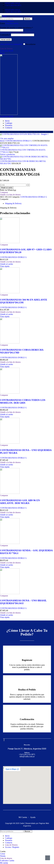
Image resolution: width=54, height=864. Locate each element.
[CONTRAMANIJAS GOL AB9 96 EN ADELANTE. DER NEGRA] (10, 493)
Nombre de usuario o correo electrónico (16, 28)
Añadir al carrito (6, 188)
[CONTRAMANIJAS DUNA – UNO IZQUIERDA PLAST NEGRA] (10, 443)
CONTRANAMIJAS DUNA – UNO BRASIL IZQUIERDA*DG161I (23, 602)
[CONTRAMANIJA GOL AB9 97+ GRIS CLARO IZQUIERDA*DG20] (10, 242)
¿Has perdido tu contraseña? (11, 44)
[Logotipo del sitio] (3, 16)
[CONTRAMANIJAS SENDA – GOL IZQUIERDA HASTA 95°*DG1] (10, 543)
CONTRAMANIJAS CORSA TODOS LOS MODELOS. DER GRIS (22, 401)
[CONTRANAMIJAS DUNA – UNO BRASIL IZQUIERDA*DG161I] (10, 593)
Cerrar (2, 854)
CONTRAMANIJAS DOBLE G (18, 141)
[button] (6, 264)
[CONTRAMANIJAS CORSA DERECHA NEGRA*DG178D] (10, 343)
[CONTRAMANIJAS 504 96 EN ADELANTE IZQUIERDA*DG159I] (10, 292)
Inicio (2, 141)
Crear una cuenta (11, 23)
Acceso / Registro (12, 847)
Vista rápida (4, 266)
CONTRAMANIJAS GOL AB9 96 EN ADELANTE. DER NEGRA (20, 501)
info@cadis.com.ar (27, 756)
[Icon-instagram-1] (29, 761)
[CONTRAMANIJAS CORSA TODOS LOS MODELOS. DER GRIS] (10, 393)
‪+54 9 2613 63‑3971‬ (27, 754)
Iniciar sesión (6, 39)
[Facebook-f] (24, 761)
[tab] (13, 203)
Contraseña (5, 35)
